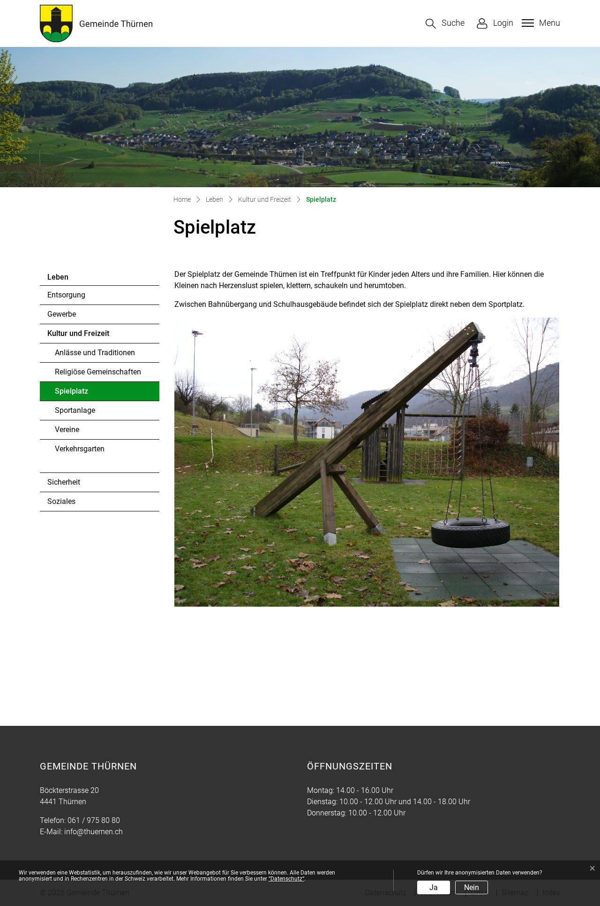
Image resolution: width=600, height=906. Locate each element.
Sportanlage (75, 410)
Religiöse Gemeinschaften (98, 371)
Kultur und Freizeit (78, 333)
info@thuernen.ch (93, 831)
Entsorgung (66, 294)
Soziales (61, 501)
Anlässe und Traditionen (95, 352)
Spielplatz (80, 394)
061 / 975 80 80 (94, 820)
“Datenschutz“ (286, 879)
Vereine (67, 429)
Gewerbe (61, 314)
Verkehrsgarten (80, 448)
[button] (445, 23)
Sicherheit (63, 482)
